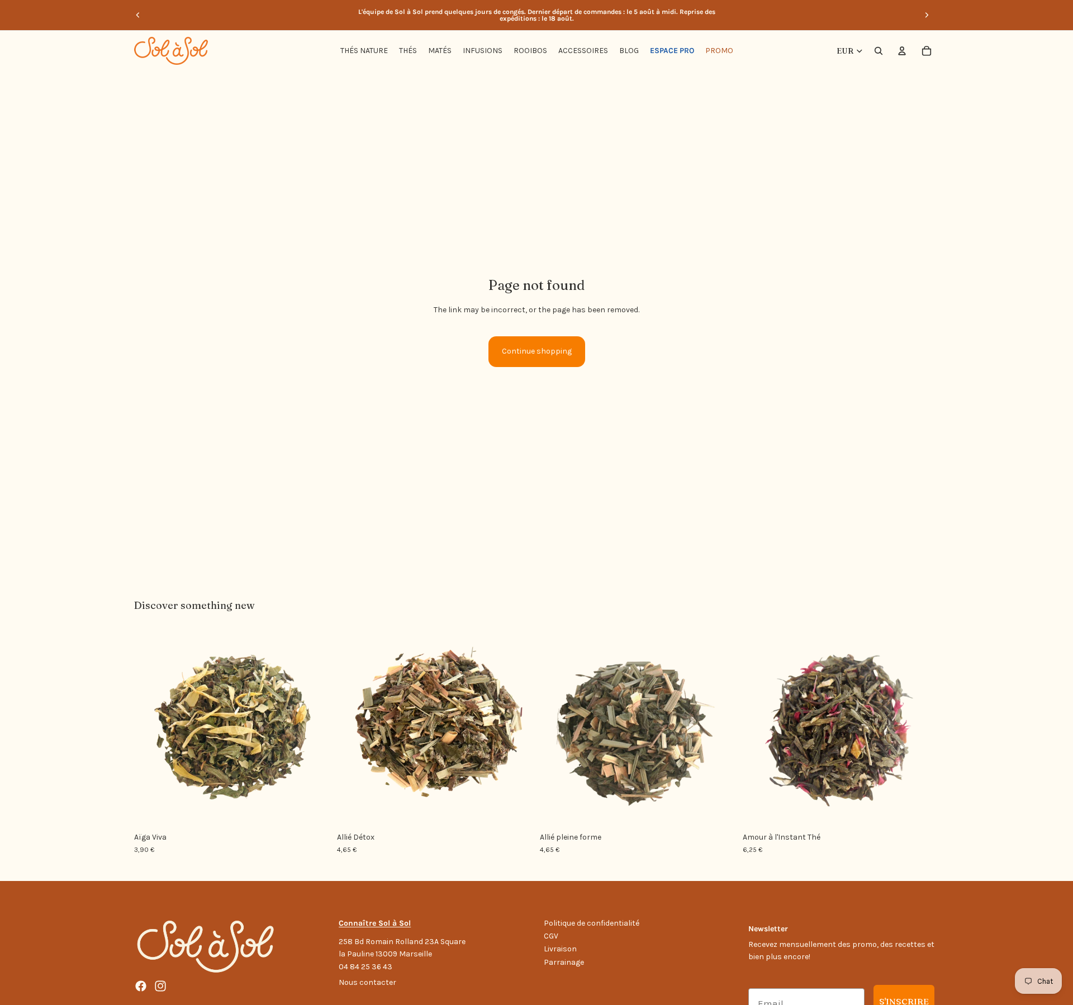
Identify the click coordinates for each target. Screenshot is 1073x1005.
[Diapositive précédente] (138, 15)
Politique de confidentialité (591, 923)
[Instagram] (160, 986)
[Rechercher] (878, 51)
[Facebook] (141, 986)
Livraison (560, 949)
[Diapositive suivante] (926, 15)
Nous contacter (367, 982)
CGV (551, 936)
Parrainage (564, 962)
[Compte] (902, 51)
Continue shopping (537, 351)
